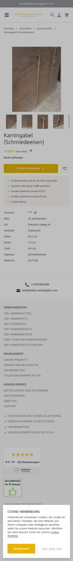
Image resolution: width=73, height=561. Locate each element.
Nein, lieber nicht (52, 548)
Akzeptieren (21, 548)
